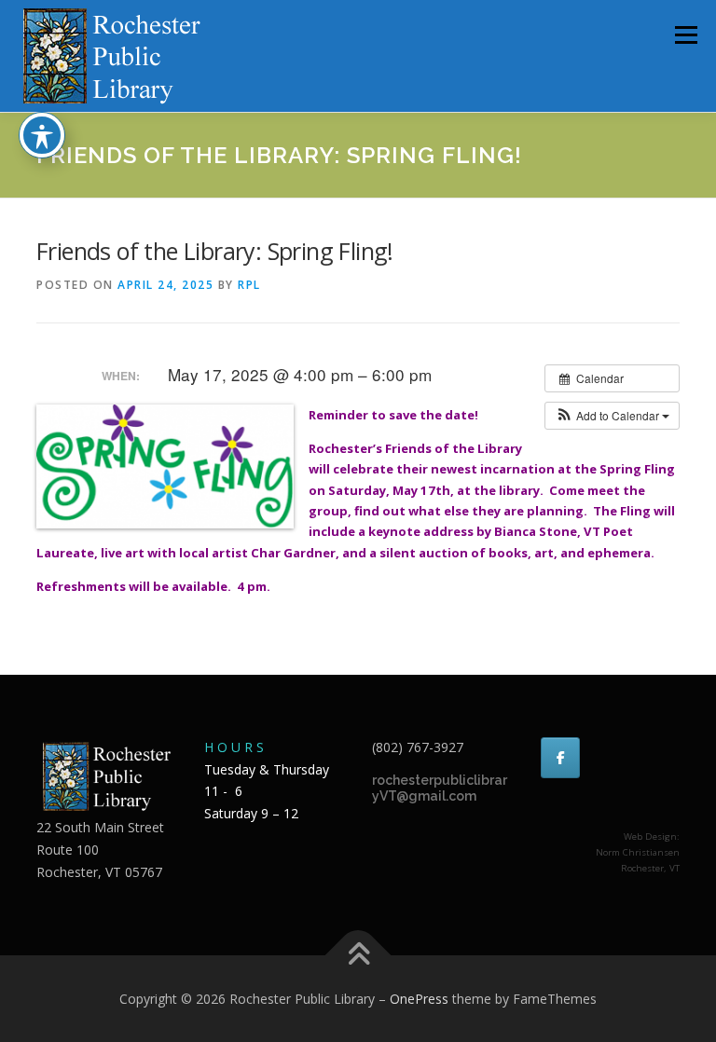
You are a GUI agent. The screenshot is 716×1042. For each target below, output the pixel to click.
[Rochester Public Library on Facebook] (560, 757)
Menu (685, 34)
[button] (612, 416)
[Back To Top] (358, 955)
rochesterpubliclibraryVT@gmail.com (439, 788)
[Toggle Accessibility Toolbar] (42, 135)
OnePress (419, 999)
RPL (249, 285)
